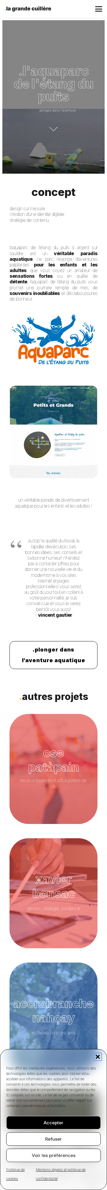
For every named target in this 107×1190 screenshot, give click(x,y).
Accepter (53, 1122)
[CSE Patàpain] (53, 769)
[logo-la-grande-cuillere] (28, 9)
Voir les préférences (53, 1155)
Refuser (53, 1139)
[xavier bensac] (53, 893)
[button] (98, 1057)
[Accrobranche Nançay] (53, 1018)
